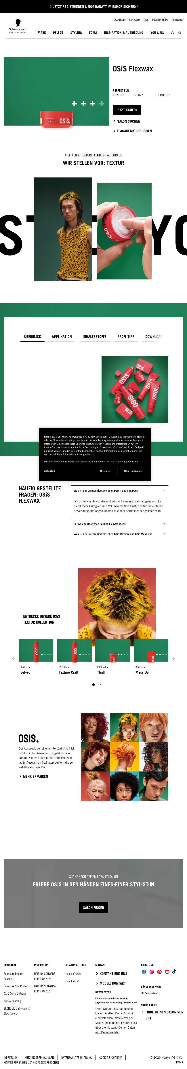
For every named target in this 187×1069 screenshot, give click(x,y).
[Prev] (13, 658)
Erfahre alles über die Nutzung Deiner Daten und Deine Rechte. (116, 1027)
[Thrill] (112, 658)
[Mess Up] (151, 658)
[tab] (32, 337)
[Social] (144, 972)
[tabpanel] (93, 384)
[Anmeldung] (172, 33)
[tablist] (93, 684)
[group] (93, 665)
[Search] (180, 33)
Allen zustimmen (133, 471)
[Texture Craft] (74, 658)
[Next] (174, 658)
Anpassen (49, 470)
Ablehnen (105, 471)
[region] (95, 454)
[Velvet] (36, 658)
